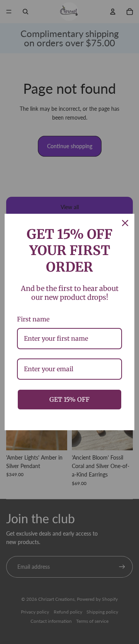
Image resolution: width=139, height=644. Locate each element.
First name (33, 319)
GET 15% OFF (69, 399)
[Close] (125, 223)
